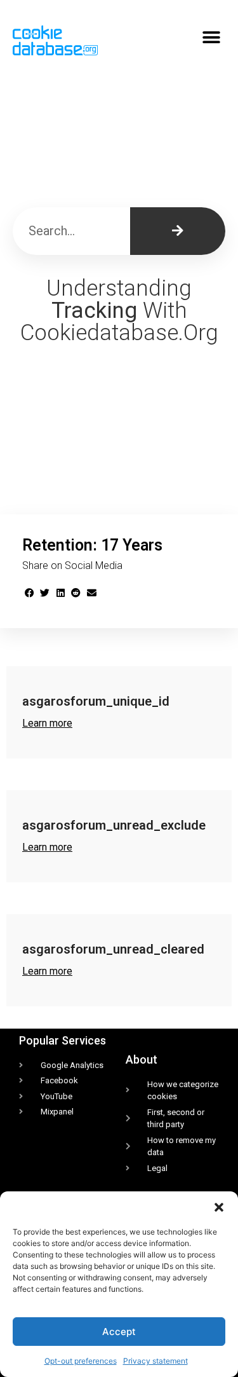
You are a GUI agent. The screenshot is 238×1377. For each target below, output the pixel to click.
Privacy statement (155, 1361)
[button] (219, 1207)
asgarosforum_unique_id (95, 701)
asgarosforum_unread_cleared (113, 949)
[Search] (177, 231)
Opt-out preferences (80, 1361)
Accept (119, 1332)
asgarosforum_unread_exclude (114, 825)
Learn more (47, 723)
